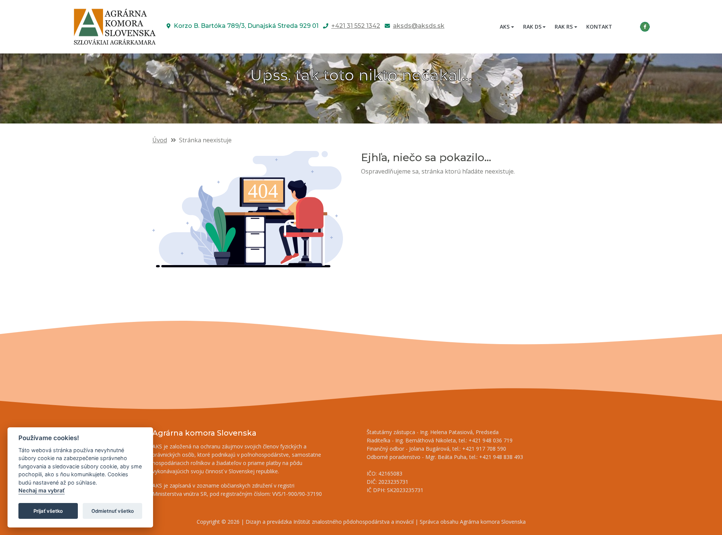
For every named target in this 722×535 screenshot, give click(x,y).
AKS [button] (505, 26)
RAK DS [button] (532, 26)
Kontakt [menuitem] (599, 26)
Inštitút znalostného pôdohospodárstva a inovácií (353, 521)
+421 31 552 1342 (355, 25)
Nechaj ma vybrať (41, 491)
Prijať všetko (48, 511)
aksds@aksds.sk (418, 25)
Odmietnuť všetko (112, 511)
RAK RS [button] (564, 26)
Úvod (159, 140)
